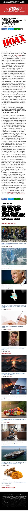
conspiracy (10, 208)
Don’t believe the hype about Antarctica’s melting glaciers (13, 266)
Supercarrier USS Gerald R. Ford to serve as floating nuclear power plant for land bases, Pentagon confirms (13, 463)
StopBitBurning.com (7, 2)
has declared (18, 55)
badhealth (8, 216)
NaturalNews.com (20, 193)
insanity (12, 211)
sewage (18, 206)
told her (22, 88)
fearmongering (21, 216)
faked (3, 218)
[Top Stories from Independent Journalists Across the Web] (14, 12)
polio (17, 213)
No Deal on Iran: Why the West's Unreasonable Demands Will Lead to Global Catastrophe (13, 374)
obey (3, 216)
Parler (11, 29)
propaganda (9, 206)
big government (17, 208)
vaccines (4, 206)
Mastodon (5, 29)
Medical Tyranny (5, 213)
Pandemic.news (10, 192)
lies (8, 211)
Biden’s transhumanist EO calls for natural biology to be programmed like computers (12, 285)
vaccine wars (16, 218)
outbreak (17, 211)
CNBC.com (13, 193)
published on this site (10, 504)
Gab (17, 29)
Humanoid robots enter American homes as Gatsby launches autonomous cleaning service (12, 442)
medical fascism (9, 218)
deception (4, 211)
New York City (22, 213)
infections (12, 213)
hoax (14, 206)
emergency (4, 208)
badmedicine (14, 216)
